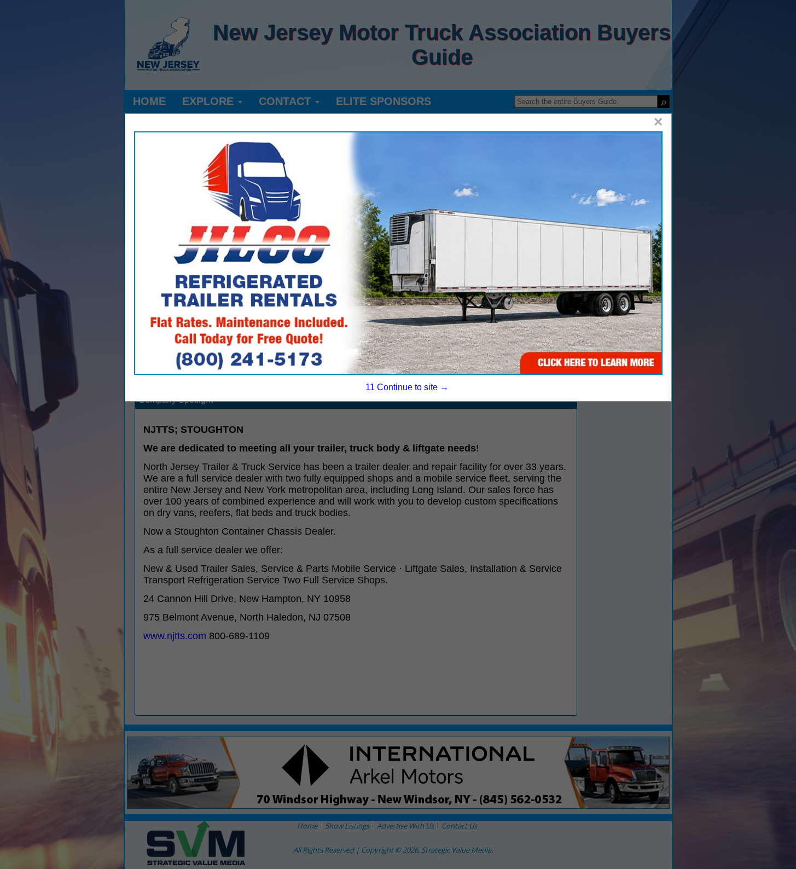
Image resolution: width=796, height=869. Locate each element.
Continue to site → (407, 387)
